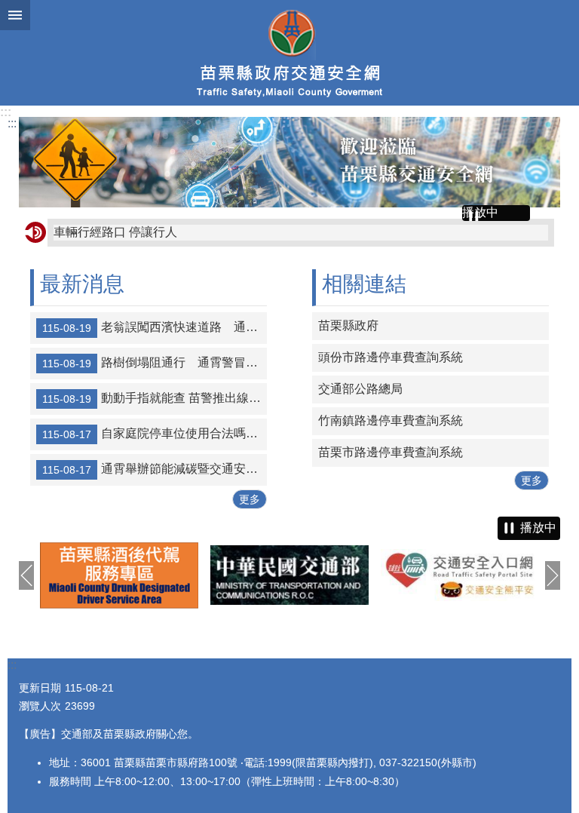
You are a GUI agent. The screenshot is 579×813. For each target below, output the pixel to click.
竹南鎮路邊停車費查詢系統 (390, 420)
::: (5, 112)
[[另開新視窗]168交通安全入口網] (460, 575)
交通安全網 (289, 53)
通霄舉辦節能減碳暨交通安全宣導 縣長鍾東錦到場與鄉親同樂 (154, 469)
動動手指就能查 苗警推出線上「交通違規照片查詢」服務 (154, 398)
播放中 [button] (480, 212)
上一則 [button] (26, 575)
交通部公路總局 (360, 388)
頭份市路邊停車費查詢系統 (390, 357)
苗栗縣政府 (348, 325)
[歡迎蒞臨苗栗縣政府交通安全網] (289, 162)
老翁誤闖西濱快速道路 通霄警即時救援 (154, 327)
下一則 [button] (552, 575)
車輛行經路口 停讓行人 (115, 231)
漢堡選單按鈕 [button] (15, 15)
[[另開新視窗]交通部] (289, 574)
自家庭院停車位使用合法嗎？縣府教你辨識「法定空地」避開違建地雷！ (154, 433)
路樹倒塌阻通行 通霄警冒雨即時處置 (154, 363)
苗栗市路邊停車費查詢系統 (390, 452)
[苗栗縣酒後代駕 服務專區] (119, 575)
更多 (249, 499)
